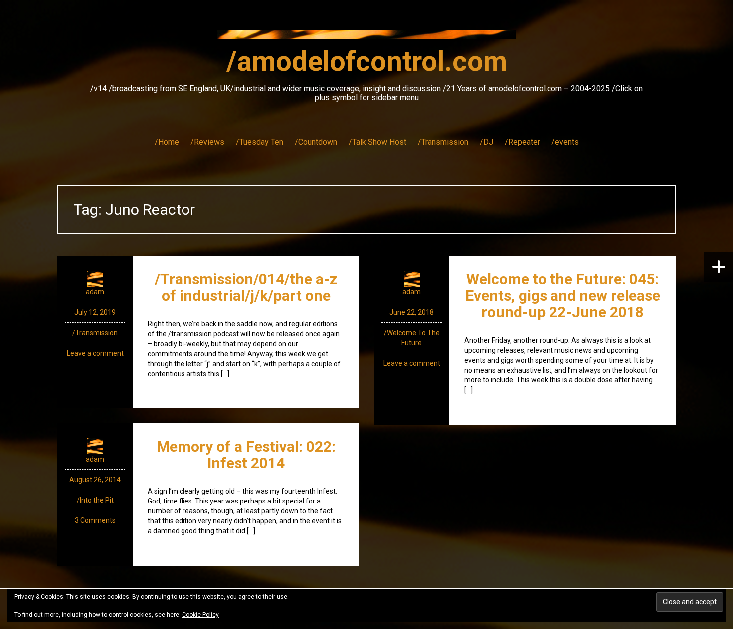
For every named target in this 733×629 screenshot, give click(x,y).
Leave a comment (95, 353)
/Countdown (316, 142)
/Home (167, 142)
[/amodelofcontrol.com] (366, 37)
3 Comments (95, 520)
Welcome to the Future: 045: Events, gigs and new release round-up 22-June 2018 (562, 295)
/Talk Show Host (377, 142)
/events (565, 142)
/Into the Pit (95, 500)
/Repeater (522, 142)
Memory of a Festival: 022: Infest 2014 (246, 455)
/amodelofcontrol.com (366, 61)
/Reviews (207, 142)
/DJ (486, 142)
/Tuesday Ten (259, 142)
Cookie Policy (200, 614)
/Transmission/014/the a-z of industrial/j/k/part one (246, 287)
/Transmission (443, 142)
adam (95, 292)
